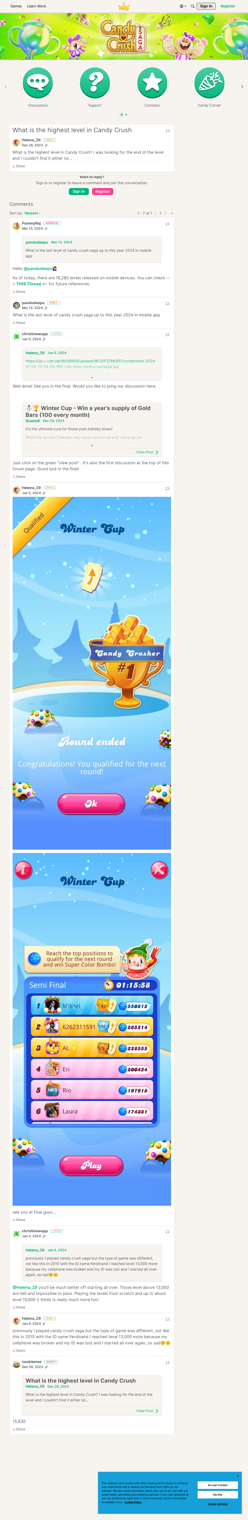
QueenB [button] (33, 421)
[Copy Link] (46, 145)
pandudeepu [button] (37, 242)
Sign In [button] (79, 191)
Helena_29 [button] (31, 140)
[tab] (121, 114)
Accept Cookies (218, 1485)
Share (18, 166)
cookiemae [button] (31, 1361)
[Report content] (167, 131)
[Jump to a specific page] (171, 213)
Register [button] (102, 191)
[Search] (192, 6)
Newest (31, 213)
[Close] (238, 1476)
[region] (170, 1493)
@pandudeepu (38, 268)
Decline (217, 1494)
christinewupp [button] (35, 334)
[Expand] (92, 377)
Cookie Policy (133, 1502)
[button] (16, 143)
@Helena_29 (25, 1287)
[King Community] (124, 6)
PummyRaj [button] (31, 223)
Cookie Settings (218, 1503)
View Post (144, 452)
